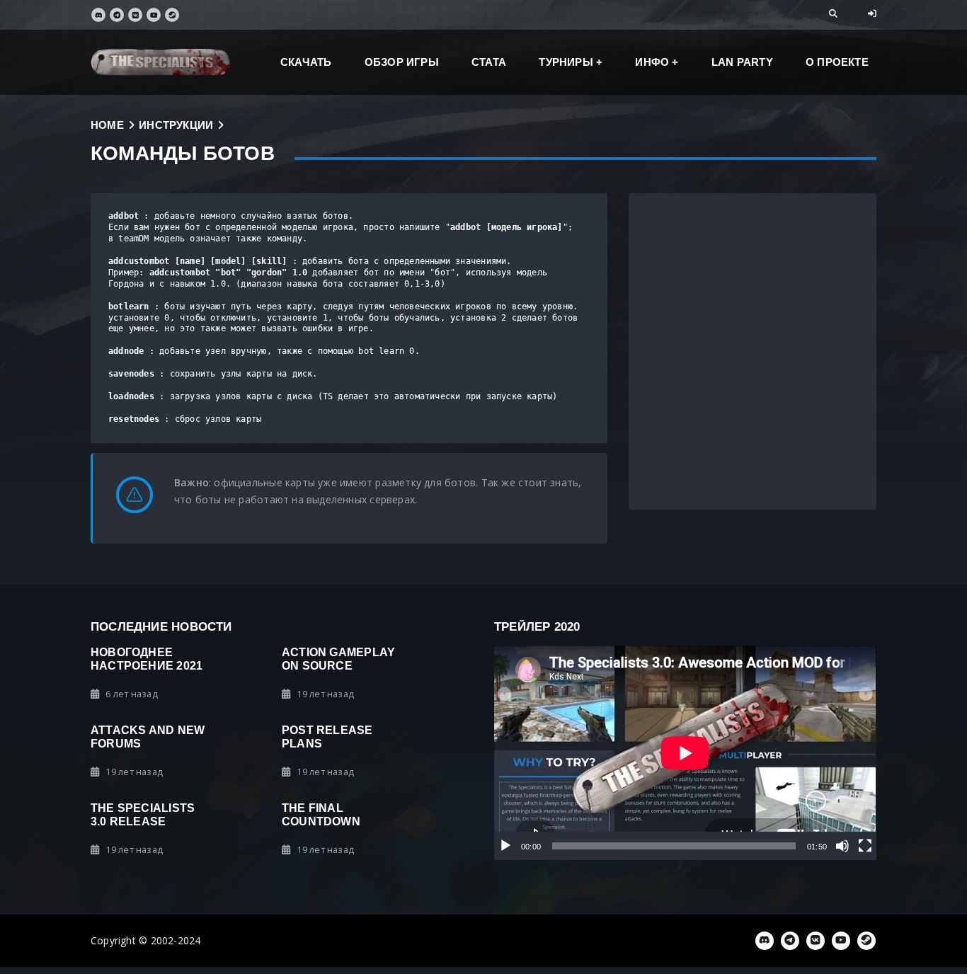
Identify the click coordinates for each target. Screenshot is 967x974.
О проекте (837, 62)
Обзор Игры (402, 62)
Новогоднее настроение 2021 (146, 659)
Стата (488, 62)
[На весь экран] (865, 846)
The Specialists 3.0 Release (143, 814)
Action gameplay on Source (338, 659)
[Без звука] (842, 846)
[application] (685, 753)
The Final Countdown (321, 814)
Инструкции (176, 125)
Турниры (566, 62)
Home (107, 125)
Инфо (652, 62)
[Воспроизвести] (505, 846)
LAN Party (742, 62)
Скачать (305, 62)
